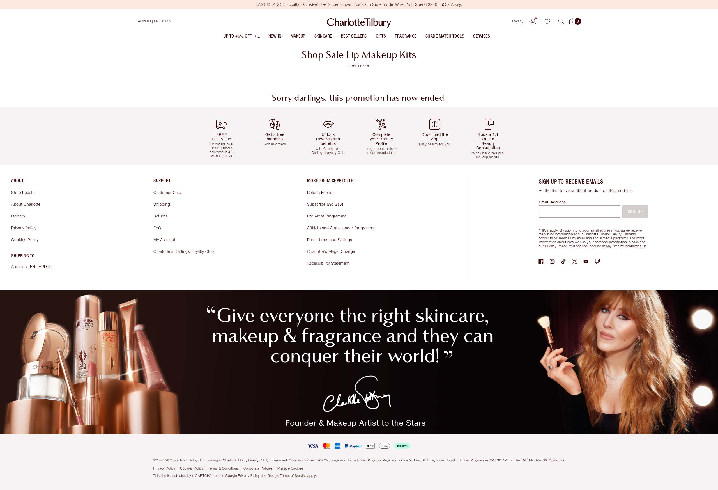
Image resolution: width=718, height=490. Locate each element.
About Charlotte (25, 204)
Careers (18, 216)
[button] (561, 21)
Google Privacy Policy (242, 475)
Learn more (359, 65)
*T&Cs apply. (549, 230)
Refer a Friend (320, 192)
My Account (164, 239)
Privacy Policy (23, 227)
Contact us (557, 460)
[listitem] (242, 37)
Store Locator (23, 192)
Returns (160, 216)
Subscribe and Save (325, 204)
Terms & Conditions (223, 468)
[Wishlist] (547, 21)
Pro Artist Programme (327, 216)
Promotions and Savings (329, 239)
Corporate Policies (258, 468)
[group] (225, 135)
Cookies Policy (24, 239)
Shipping (161, 204)
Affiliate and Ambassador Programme (341, 227)
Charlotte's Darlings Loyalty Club (183, 251)
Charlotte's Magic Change (331, 251)
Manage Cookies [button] (290, 468)
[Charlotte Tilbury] (359, 21)
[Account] (533, 21)
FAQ (157, 227)
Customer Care (167, 192)
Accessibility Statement (328, 263)
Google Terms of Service (287, 475)
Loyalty (518, 21)
